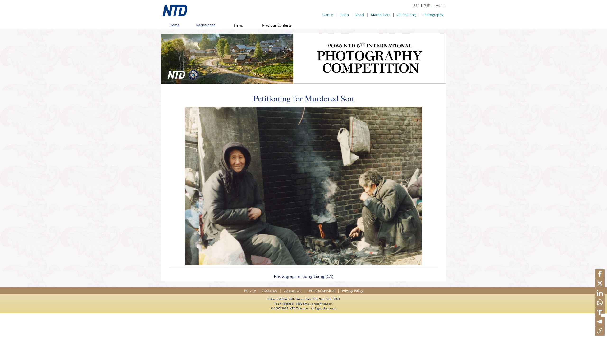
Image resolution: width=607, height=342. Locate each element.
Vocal (359, 14)
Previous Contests (276, 25)
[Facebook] (600, 274)
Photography (432, 14)
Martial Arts (380, 14)
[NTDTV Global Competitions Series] (174, 9)
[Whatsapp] (600, 302)
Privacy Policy (352, 290)
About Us (269, 290)
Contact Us (292, 290)
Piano (344, 14)
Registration (206, 25)
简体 (427, 5)
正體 (416, 5)
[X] (600, 283)
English (439, 5)
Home (174, 25)
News (238, 25)
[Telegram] (600, 321)
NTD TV (250, 290)
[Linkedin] (600, 293)
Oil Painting (406, 14)
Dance (328, 14)
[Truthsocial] (600, 312)
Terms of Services (321, 290)
